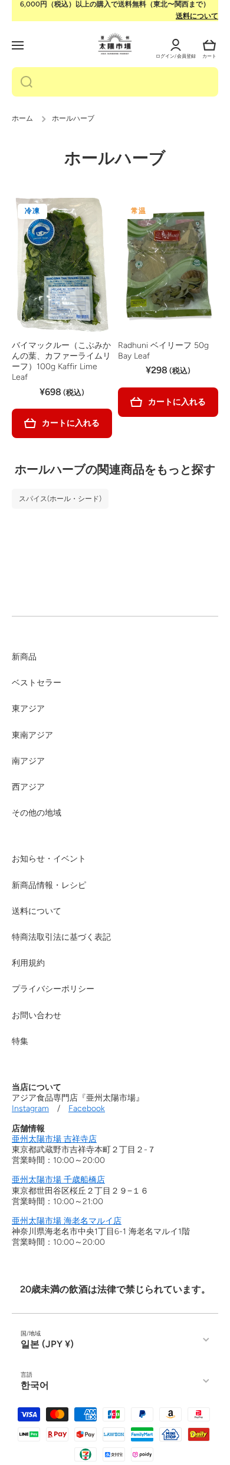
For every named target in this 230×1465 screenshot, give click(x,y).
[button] (209, 45)
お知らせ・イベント (49, 859)
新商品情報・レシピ (49, 885)
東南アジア (32, 735)
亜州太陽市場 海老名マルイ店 (66, 1221)
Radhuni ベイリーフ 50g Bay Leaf (163, 350)
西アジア (28, 787)
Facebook (86, 1108)
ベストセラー (36, 683)
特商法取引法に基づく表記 (61, 937)
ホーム (22, 118)
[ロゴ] (115, 43)
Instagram (30, 1108)
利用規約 (28, 963)
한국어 (35, 1385)
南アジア (28, 761)
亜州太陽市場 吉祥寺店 (54, 1139)
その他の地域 (36, 813)
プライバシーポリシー (53, 989)
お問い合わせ (36, 1015)
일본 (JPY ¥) (47, 1344)
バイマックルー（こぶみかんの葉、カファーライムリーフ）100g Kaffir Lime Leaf (61, 361)
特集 (20, 1041)
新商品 (24, 657)
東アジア (28, 709)
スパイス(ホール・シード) (60, 498)
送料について (197, 16)
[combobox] (115, 82)
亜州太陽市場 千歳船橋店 (58, 1180)
